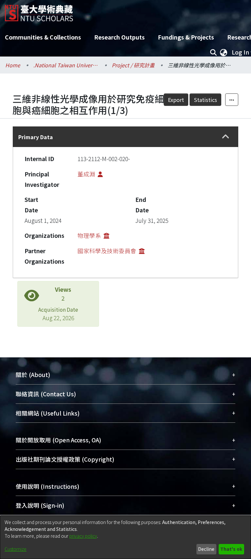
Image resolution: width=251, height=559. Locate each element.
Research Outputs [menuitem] (119, 37)
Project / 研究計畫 (133, 65)
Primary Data (35, 137)
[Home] (39, 10)
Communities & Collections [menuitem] (43, 37)
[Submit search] (213, 52)
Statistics (205, 100)
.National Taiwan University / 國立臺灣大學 (66, 65)
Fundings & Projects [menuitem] (186, 37)
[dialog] (125, 537)
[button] (225, 137)
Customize (15, 549)
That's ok (231, 549)
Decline (206, 549)
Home (12, 65)
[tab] (125, 136)
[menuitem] (223, 52)
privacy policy (83, 536)
